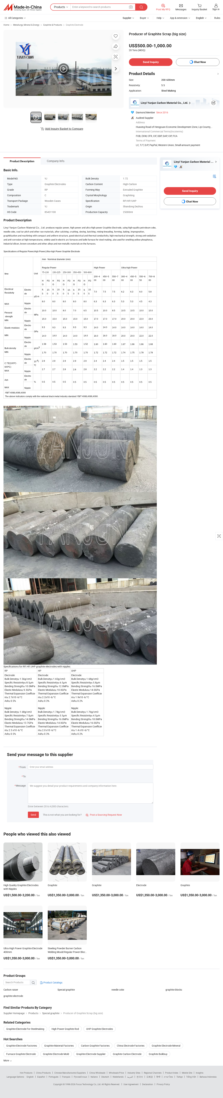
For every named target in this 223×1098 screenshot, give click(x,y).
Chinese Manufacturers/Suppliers (70, 1072)
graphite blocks (174, 989)
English (30, 1076)
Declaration (147, 1084)
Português (53, 1076)
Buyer (143, 18)
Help (159, 18)
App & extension (178, 18)
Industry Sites (134, 1072)
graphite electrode (13, 996)
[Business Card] (214, 176)
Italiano (94, 1076)
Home (6, 24)
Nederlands (118, 1076)
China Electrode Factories (130, 1045)
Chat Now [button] (200, 62)
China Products (43, 1072)
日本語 (150, 1076)
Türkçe (179, 1076)
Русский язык (80, 1076)
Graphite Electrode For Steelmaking (25, 1029)
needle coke (118, 989)
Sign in (216, 9)
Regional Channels (153, 1072)
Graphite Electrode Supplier (91, 1054)
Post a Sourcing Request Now (104, 814)
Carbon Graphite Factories (95, 1045)
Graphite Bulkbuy (158, 1054)
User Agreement (131, 1084)
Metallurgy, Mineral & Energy (26, 24)
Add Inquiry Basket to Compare (64, 129)
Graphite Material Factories (59, 1045)
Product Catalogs (52, 982)
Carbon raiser (10, 989)
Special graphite (66, 989)
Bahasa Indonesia (208, 1076)
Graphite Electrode (74, 24)
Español (41, 1076)
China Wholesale (97, 1072)
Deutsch (105, 1076)
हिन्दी (158, 1076)
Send (33, 814)
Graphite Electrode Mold (56, 1054)
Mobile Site (187, 1072)
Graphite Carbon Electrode (127, 1054)
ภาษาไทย (168, 1076)
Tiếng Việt (191, 1076)
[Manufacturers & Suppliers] (22, 7)
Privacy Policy (163, 1084)
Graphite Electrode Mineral (166, 1045)
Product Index (171, 1072)
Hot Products (26, 1072)
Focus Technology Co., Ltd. (89, 1084)
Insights (199, 1072)
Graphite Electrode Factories (21, 1045)
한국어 (140, 1076)
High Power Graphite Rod (65, 1029)
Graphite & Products (52, 24)
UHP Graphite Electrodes (99, 1029)
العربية (130, 1076)
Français (66, 1076)
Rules (217, 18)
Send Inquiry (151, 62)
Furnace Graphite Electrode (21, 1054)
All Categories (15, 18)
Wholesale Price (116, 1072)
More (6, 1060)
